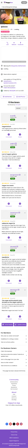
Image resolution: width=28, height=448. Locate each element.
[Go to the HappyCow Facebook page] (7, 424)
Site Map (14, 399)
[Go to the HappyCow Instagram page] (21, 424)
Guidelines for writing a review (9, 339)
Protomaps (8, 61)
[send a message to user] (15, 116)
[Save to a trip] (22, 11)
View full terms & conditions (9, 365)
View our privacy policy (7, 342)
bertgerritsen (14, 175)
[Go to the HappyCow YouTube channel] (10, 424)
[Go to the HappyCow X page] (14, 424)
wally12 (12, 143)
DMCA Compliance (14, 437)
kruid (11, 116)
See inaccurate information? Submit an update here (12, 355)
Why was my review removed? (10, 336)
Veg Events (14, 383)
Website (14, 44)
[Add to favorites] (26, 11)
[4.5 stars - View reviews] (4, 29)
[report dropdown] (25, 116)
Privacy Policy (14, 431)
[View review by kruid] (5, 117)
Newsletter (14, 387)
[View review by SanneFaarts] (5, 214)
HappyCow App (14, 403)
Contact (14, 396)
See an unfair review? (7, 362)
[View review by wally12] (5, 145)
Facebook (20, 44)
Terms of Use (14, 434)
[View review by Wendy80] (5, 248)
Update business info (10, 83)
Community (14, 380)
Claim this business (9, 88)
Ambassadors (14, 382)
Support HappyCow (14, 440)
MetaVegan (13, 290)
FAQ (14, 394)
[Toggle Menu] (1, 2)
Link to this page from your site (10, 359)
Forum (14, 385)
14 (4, 11)
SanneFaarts (7, 81)
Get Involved (14, 389)
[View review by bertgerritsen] (5, 176)
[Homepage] (8, 2)
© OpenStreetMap (16, 61)
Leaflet (4, 61)
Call (7, 44)
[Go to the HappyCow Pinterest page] (17, 424)
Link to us (14, 398)
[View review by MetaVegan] (5, 291)
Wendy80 (12, 91)
